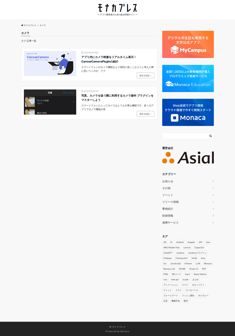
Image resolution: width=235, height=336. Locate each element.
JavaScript (175, 263)
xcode (185, 279)
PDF (204, 269)
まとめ (195, 279)
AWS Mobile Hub (171, 247)
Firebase (167, 258)
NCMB (182, 269)
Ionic (203, 258)
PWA (165, 274)
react (187, 274)
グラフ (185, 285)
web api (175, 279)
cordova (180, 253)
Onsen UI (193, 269)
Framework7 (182, 258)
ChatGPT (167, 253)
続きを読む (145, 75)
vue (165, 279)
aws (208, 242)
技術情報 (167, 215)
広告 (165, 301)
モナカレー (203, 295)
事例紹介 (167, 208)
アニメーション (170, 285)
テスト (179, 290)
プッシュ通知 (188, 295)
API (200, 242)
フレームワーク (170, 295)
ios (164, 263)
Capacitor (199, 247)
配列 (186, 301)
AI (171, 242)
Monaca (208, 263)
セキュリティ (198, 285)
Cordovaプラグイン (197, 253)
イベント (167, 195)
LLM (198, 263)
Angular (191, 242)
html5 (194, 258)
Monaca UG (169, 269)
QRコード (176, 274)
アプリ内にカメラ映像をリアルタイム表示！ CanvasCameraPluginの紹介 (108, 59)
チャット (167, 290)
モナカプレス (119, 327)
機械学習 (176, 301)
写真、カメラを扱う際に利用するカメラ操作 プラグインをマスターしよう (117, 98)
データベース (192, 290)
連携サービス (170, 222)
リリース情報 (170, 202)
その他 (166, 188)
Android (180, 242)
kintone (188, 263)
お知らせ (167, 181)
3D (164, 242)
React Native (200, 274)
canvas (186, 247)
